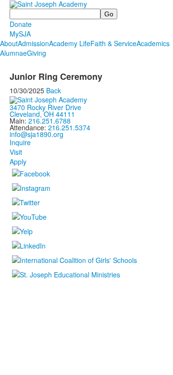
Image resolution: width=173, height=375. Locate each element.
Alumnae (13, 53)
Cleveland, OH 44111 (42, 114)
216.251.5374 (69, 127)
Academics (153, 43)
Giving (36, 53)
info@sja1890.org (36, 134)
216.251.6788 (49, 120)
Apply (18, 161)
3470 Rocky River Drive (45, 107)
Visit (16, 152)
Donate (21, 24)
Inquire (20, 142)
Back (53, 90)
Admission (33, 43)
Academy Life (69, 43)
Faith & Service (113, 43)
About (9, 43)
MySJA (20, 33)
